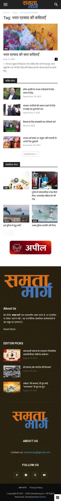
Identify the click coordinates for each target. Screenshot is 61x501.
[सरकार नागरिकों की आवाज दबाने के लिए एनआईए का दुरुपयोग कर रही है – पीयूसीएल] (11, 110)
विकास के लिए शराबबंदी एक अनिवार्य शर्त (39, 121)
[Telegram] (26, 475)
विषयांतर (6, 221)
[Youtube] (44, 475)
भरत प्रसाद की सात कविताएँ (21, 55)
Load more (29, 154)
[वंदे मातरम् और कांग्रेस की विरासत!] (11, 371)
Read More (9, 329)
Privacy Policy (36, 487)
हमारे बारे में (22, 487)
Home (6, 12)
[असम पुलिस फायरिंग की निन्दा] (45, 214)
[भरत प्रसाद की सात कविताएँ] (30, 37)
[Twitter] (35, 475)
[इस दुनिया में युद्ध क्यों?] (16, 214)
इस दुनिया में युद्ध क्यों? (12, 225)
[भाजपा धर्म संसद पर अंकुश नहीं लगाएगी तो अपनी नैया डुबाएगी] (11, 142)
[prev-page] (5, 233)
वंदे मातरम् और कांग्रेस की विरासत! (37, 367)
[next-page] (11, 233)
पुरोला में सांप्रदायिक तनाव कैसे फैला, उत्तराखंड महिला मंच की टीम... (44, 196)
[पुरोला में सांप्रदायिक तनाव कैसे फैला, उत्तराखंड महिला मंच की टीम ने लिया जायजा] (45, 180)
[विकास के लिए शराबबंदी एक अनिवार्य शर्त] (11, 126)
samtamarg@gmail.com (37, 452)
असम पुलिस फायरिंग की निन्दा (44, 225)
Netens (42, 496)
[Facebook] (16, 475)
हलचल (35, 188)
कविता (6, 49)
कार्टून (6, 188)
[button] (5, 4)
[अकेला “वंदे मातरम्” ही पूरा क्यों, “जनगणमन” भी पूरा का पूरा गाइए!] (11, 388)
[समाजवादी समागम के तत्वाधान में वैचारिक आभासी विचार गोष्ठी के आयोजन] (11, 355)
